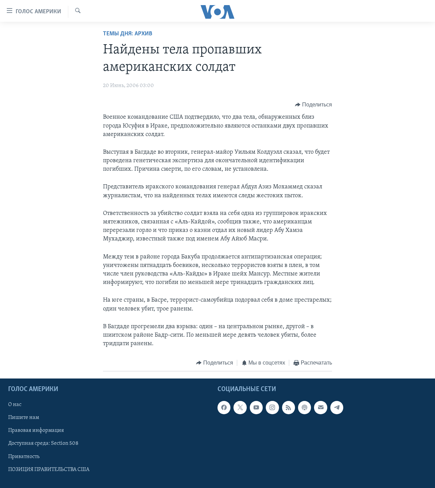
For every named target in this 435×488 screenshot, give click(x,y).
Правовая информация (36, 430)
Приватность (23, 456)
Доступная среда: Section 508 (43, 443)
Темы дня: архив (127, 34)
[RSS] (288, 407)
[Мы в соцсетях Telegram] (336, 407)
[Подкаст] (304, 407)
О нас (14, 404)
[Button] (313, 104)
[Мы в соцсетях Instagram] (272, 407)
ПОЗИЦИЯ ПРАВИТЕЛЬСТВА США (48, 469)
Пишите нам (23, 417)
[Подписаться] (320, 407)
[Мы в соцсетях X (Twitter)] (239, 407)
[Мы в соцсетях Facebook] (224, 407)
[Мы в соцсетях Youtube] (256, 407)
